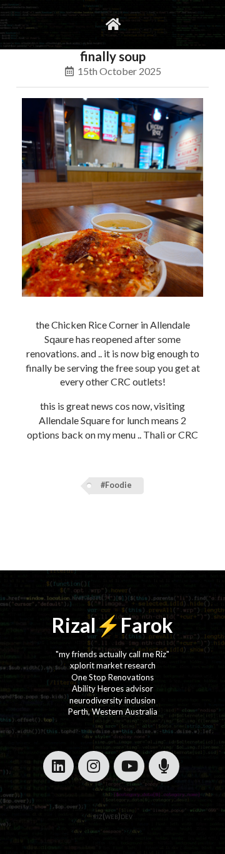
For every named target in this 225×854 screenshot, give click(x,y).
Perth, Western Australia (113, 712)
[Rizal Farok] (112, 24)
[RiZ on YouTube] (129, 766)
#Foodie (116, 485)
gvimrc (60, 24)
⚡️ (108, 625)
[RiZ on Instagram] (93, 766)
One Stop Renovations (112, 677)
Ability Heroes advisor (112, 688)
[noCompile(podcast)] (164, 766)
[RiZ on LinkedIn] (58, 766)
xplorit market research (113, 665)
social (143, 24)
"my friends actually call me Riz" (112, 654)
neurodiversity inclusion (112, 700)
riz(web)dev (112, 816)
